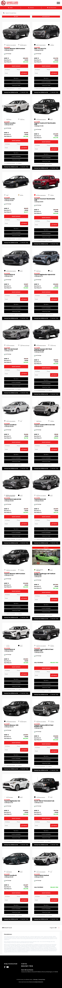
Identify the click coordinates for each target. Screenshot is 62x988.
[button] (29, 31)
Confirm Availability (16, 82)
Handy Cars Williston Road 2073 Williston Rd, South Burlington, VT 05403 (39, 971)
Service (32, 7)
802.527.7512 (24, 92)
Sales (11, 7)
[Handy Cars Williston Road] (11, 3)
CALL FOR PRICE (38, 662)
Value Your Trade (16, 85)
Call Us (16, 78)
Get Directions (52, 7)
